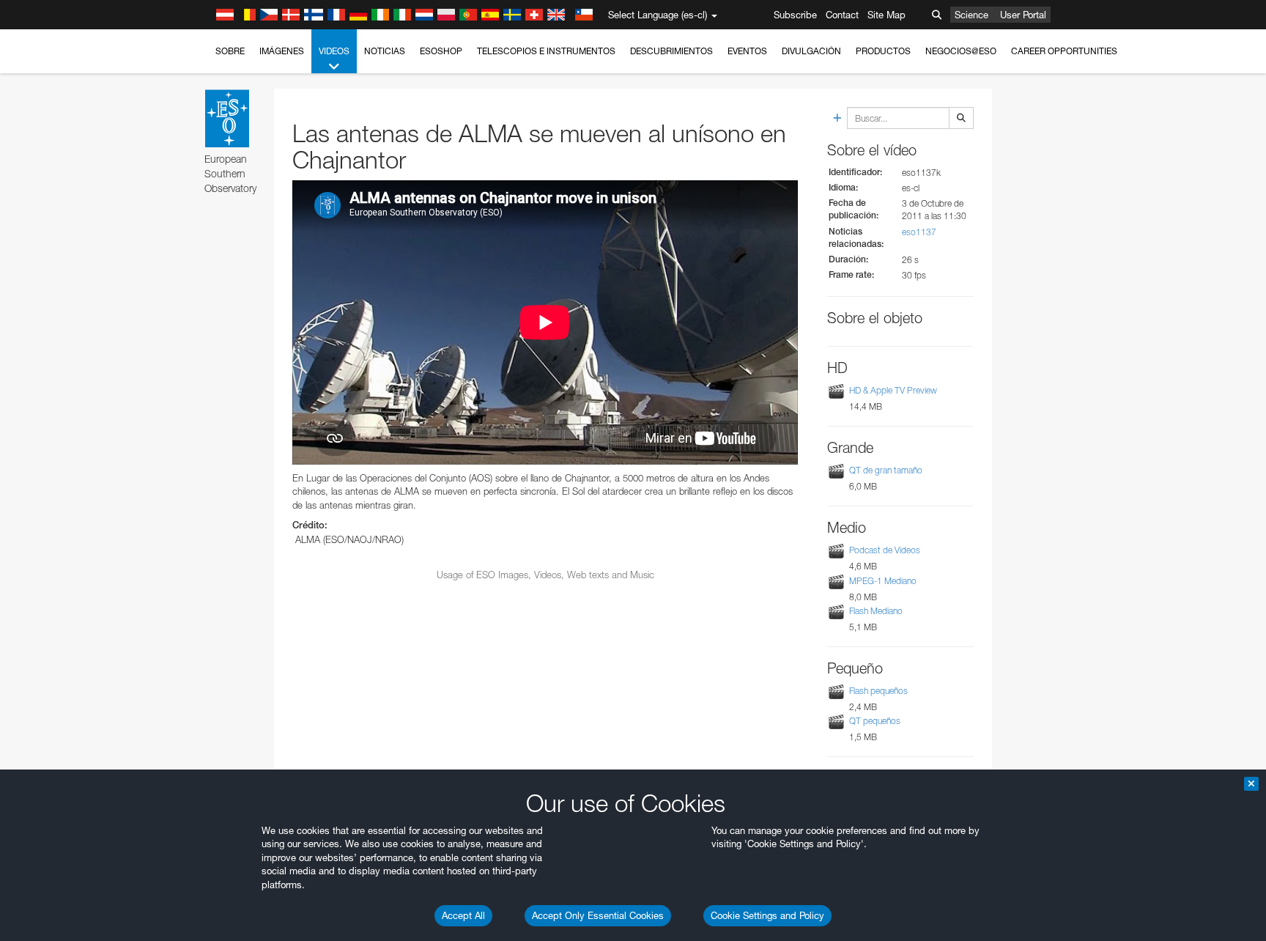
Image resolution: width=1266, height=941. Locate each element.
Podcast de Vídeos (884, 550)
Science (971, 15)
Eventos (747, 50)
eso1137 (919, 231)
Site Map (886, 15)
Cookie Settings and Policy (767, 915)
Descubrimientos (671, 50)
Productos (883, 50)
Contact (842, 15)
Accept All (463, 915)
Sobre (230, 50)
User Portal (1023, 15)
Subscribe (795, 15)
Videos (334, 50)
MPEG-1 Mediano (883, 580)
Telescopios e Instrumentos (546, 50)
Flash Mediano (876, 610)
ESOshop (441, 50)
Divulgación (811, 50)
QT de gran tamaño (885, 470)
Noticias (384, 50)
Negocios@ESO (960, 50)
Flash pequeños (878, 690)
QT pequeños (874, 720)
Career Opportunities (1064, 50)
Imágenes (281, 50)
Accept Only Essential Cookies (598, 915)
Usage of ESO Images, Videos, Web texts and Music (545, 574)
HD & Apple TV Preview (893, 390)
